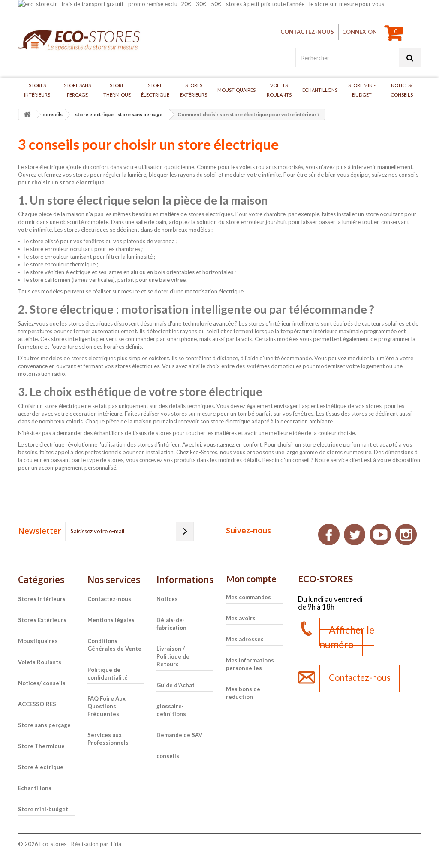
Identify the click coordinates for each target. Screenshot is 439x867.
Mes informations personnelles (250, 664)
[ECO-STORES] (81, 41)
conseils (167, 755)
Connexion (359, 31)
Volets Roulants (279, 89)
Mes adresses (245, 639)
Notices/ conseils (402, 89)
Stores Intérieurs (37, 89)
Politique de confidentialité (107, 673)
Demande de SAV (179, 734)
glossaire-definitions (171, 710)
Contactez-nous (307, 31)
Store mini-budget (362, 89)
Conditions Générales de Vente (114, 644)
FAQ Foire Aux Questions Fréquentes (106, 706)
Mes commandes (248, 597)
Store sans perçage (77, 89)
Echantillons (319, 90)
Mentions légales (111, 619)
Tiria (115, 843)
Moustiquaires (236, 90)
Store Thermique (117, 89)
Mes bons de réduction (243, 693)
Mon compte (251, 579)
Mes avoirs (241, 618)
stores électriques (210, 214)
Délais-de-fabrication (171, 623)
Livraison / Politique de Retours (172, 656)
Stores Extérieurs (193, 89)
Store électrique (155, 89)
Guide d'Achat (175, 685)
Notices (167, 598)
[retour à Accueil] (27, 114)
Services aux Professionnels (108, 738)
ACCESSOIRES (37, 704)
